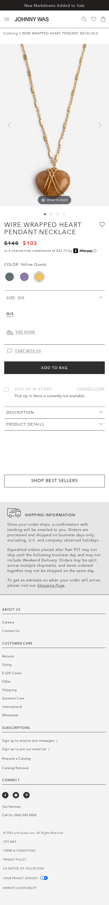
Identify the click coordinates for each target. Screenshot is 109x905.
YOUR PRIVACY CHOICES (21, 878)
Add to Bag (54, 368)
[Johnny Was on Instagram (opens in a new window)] (16, 795)
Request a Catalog (16, 758)
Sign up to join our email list (24, 749)
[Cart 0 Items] (103, 19)
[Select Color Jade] (9, 277)
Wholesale (10, 715)
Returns (8, 656)
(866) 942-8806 (25, 815)
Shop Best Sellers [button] (54, 480)
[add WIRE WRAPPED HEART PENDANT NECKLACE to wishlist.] (101, 224)
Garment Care (13, 698)
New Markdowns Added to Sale (54, 5)
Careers (8, 622)
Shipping (9, 690)
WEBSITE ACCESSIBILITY (20, 888)
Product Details (25, 424)
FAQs (6, 681)
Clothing (10, 33)
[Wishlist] (93, 19)
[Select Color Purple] (24, 277)
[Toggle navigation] (7, 19)
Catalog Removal (15, 768)
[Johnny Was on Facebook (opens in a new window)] (5, 795)
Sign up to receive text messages (28, 741)
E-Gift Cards (11, 673)
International (12, 707)
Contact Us (10, 631)
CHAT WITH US (28, 351)
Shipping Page (51, 585)
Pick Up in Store (33, 389)
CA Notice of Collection (23, 868)
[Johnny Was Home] (32, 19)
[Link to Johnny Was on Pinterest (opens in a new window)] (26, 795)
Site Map (9, 841)
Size (15, 298)
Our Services (11, 807)
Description (20, 412)
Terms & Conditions (19, 850)
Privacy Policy (14, 859)
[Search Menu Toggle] (84, 19)
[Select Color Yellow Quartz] (39, 277)
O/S (10, 314)
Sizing (7, 665)
